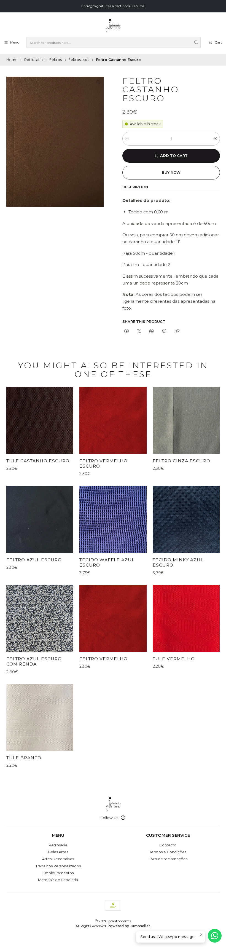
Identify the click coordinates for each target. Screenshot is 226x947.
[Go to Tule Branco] (39, 717)
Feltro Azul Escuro (34, 559)
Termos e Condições (167, 852)
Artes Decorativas (58, 859)
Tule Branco (23, 757)
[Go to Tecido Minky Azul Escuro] (186, 519)
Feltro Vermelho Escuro (103, 463)
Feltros (55, 60)
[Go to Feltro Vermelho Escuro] (112, 420)
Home (12, 60)
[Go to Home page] (113, 26)
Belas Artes (58, 852)
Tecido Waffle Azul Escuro (106, 562)
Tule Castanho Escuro (37, 460)
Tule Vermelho (174, 658)
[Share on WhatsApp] (151, 331)
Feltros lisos (78, 60)
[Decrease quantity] (127, 138)
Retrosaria (33, 60)
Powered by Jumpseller (128, 926)
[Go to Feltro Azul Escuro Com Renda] (39, 618)
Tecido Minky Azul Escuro (178, 562)
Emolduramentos (58, 873)
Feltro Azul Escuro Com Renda (34, 661)
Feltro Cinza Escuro (181, 460)
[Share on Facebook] (126, 331)
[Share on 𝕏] (139, 331)
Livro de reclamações (168, 859)
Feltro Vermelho (103, 658)
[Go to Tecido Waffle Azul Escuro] (112, 519)
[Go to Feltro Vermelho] (112, 618)
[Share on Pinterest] (164, 331)
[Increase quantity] (215, 138)
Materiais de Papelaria (58, 880)
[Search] (196, 42)
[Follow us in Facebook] (123, 817)
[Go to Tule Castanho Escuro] (39, 420)
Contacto (167, 845)
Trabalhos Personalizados (58, 866)
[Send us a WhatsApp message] (215, 936)
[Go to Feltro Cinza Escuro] (186, 420)
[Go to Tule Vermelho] (186, 618)
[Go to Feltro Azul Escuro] (39, 519)
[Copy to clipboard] (177, 331)
